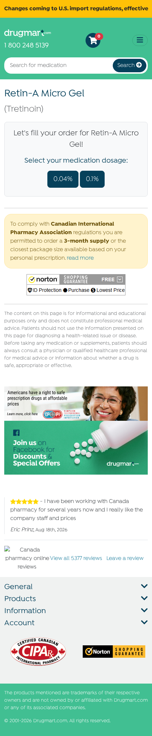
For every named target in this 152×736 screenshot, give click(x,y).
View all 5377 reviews (76, 558)
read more (80, 258)
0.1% (92, 179)
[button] (76, 284)
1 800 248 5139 (26, 45)
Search (126, 65)
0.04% (62, 179)
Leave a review (125, 558)
